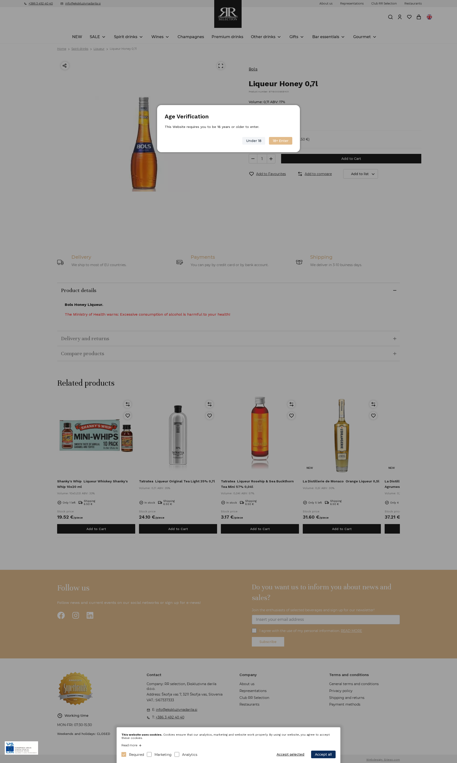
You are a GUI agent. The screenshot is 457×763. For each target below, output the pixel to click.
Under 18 (253, 141)
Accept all (323, 754)
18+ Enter (280, 141)
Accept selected (290, 754)
